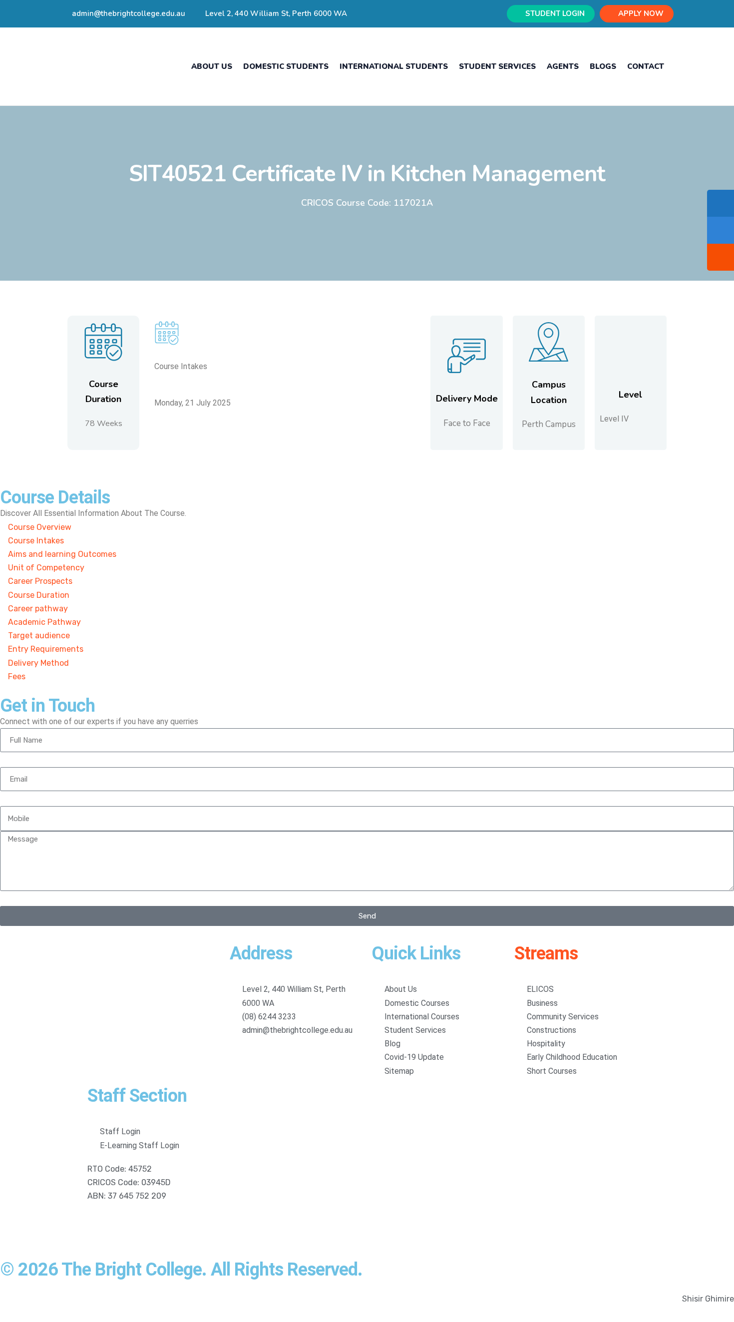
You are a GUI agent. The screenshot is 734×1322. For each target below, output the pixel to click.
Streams (546, 953)
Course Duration (38, 595)
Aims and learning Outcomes (62, 554)
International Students (394, 66)
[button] (367, 527)
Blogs (603, 66)
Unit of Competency (46, 567)
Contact (645, 66)
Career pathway (38, 608)
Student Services (497, 66)
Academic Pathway (44, 622)
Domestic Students (286, 66)
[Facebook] (99, 1225)
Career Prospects (40, 581)
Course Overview (39, 527)
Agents (563, 66)
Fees (16, 676)
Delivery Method (38, 663)
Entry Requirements (45, 649)
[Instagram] (153, 1225)
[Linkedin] (126, 1225)
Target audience (39, 635)
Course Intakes (36, 540)
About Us (211, 66)
